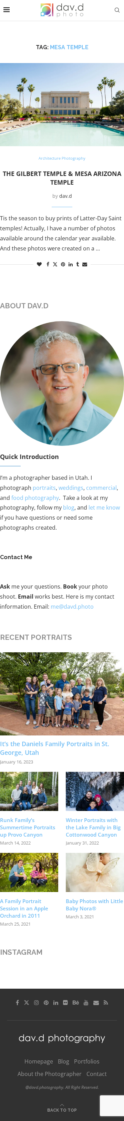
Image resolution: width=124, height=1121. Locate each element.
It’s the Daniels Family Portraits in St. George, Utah (54, 748)
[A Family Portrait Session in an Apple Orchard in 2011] (29, 872)
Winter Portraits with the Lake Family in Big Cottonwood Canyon (93, 827)
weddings (71, 488)
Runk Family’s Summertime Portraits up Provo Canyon (27, 827)
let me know (104, 507)
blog (68, 507)
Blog (63, 1061)
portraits (44, 488)
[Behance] (76, 1002)
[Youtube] (86, 1002)
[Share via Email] (84, 264)
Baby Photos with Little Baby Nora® (94, 905)
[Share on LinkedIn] (71, 264)
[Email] (96, 1002)
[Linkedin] (55, 1002)
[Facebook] (17, 1002)
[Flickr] (65, 1002)
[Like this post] (39, 264)
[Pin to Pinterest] (63, 264)
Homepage (38, 1061)
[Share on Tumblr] (77, 264)
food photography (35, 498)
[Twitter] (26, 1002)
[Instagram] (36, 1002)
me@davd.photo (72, 606)
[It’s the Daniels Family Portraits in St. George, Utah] (62, 693)
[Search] (117, 10)
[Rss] (106, 1002)
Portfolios (87, 1061)
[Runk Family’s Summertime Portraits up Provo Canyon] (29, 791)
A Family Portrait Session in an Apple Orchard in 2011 (24, 908)
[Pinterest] (46, 1002)
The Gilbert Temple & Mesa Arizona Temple (62, 177)
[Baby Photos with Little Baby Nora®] (95, 872)
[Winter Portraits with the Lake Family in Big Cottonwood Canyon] (95, 791)
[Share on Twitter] (55, 264)
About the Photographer (50, 1074)
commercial (101, 488)
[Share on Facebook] (47, 264)
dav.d (65, 196)
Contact (96, 1074)
